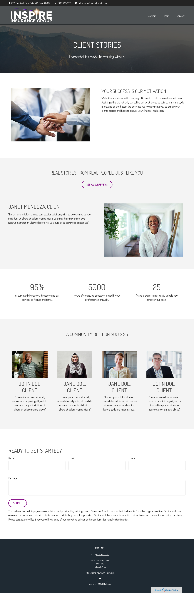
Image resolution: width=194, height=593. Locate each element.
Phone (132, 458)
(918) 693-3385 (64, 3)
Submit (17, 503)
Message (12, 478)
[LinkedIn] (100, 578)
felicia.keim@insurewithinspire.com (93, 3)
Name (11, 458)
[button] (152, 15)
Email (71, 458)
